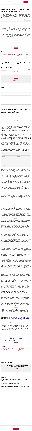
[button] (1, 2)
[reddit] (17, 22)
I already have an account (16, 80)
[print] (30, 22)
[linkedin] (14, 22)
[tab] (3, 69)
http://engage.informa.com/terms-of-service (22, 318)
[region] (16, 72)
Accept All (16, 429)
